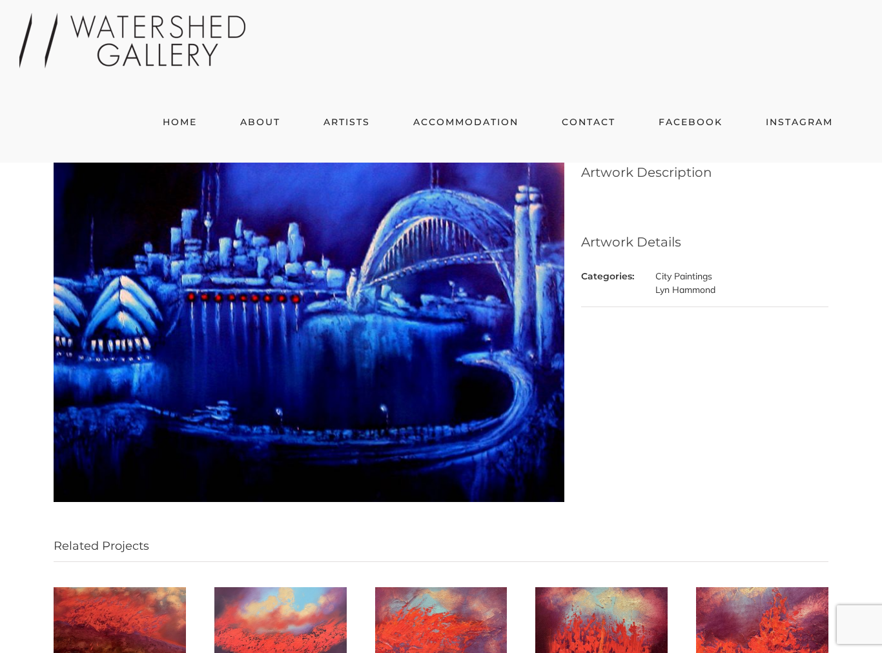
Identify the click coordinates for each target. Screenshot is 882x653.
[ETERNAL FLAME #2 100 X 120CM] (280, 593)
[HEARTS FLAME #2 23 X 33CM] (601, 593)
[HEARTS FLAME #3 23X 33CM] (441, 593)
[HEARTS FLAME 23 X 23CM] (762, 593)
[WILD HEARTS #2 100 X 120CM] (120, 593)
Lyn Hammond (685, 290)
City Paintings (683, 276)
